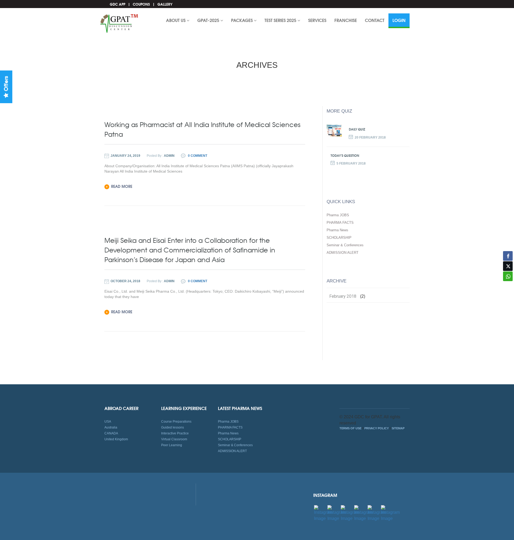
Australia (110, 427)
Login (399, 20)
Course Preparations (176, 421)
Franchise (345, 20)
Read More (121, 186)
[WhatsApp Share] (508, 276)
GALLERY (164, 4)
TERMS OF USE (350, 428)
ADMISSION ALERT (342, 253)
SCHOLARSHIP (339, 238)
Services (317, 20)
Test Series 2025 (280, 20)
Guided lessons (172, 427)
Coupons (141, 4)
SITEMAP (398, 428)
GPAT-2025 (208, 20)
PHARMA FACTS (340, 223)
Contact (374, 20)
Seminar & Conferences (345, 245)
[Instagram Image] (323, 513)
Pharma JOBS (338, 215)
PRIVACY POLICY (376, 428)
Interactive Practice (175, 433)
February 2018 (342, 296)
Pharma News (337, 230)
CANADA (111, 433)
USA (107, 421)
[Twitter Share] (508, 266)
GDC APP (117, 4)
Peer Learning (171, 445)
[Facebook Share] (508, 256)
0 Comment (197, 156)
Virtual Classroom (174, 439)
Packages (242, 20)
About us (176, 20)
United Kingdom (116, 439)
